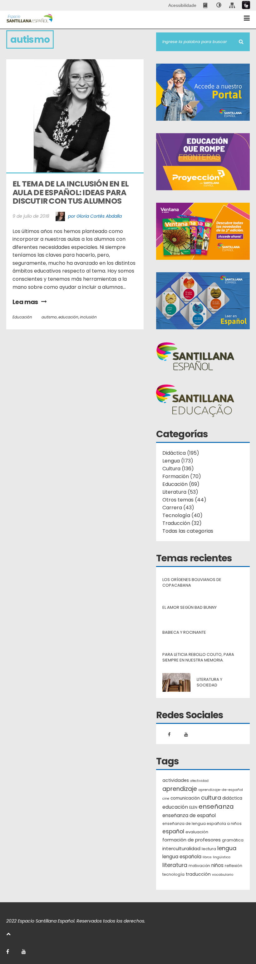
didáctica (232, 798)
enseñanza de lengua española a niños (202, 823)
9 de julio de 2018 (30, 216)
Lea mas (25, 302)
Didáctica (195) (180, 453)
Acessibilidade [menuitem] (182, 5)
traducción (198, 874)
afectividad (199, 780)
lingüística (221, 857)
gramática (233, 840)
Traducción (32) (182, 523)
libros (207, 857)
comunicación (185, 798)
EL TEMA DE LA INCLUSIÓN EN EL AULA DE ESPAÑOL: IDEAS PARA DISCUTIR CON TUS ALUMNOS (71, 192)
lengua (226, 848)
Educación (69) (180, 484)
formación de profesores (191, 839)
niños (217, 865)
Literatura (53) (180, 492)
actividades (175, 780)
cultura (211, 798)
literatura (174, 865)
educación (68, 317)
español (173, 831)
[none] (219, 5)
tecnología (173, 874)
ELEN (193, 807)
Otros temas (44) (184, 499)
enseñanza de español (189, 815)
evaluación (196, 832)
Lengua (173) (177, 460)
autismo (49, 317)
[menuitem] (206, 5)
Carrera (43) (178, 507)
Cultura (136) (178, 468)
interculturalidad (181, 848)
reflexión (233, 865)
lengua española (181, 856)
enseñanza (216, 807)
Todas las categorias (187, 531)
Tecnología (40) (182, 515)
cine (165, 798)
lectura (209, 848)
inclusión (88, 317)
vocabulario (222, 874)
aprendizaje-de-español (220, 789)
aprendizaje (179, 789)
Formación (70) (181, 476)
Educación (22, 317)
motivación (199, 865)
